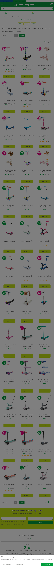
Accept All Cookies (46, 564)
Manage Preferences (19, 564)
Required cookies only (7, 564)
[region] (27, 561)
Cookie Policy (31, 561)
